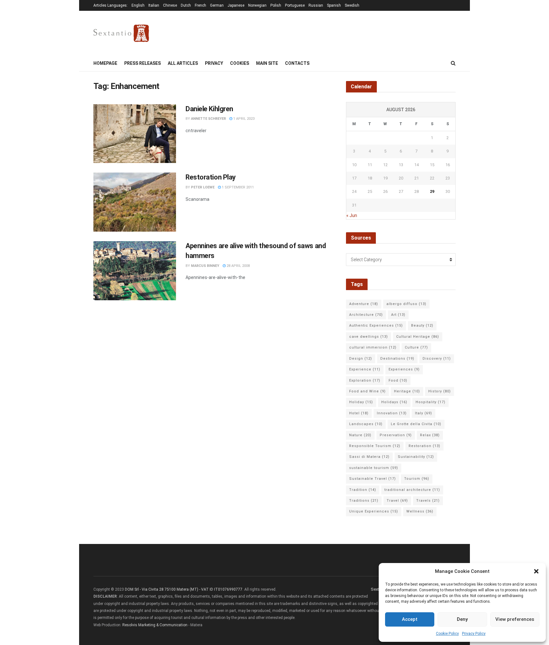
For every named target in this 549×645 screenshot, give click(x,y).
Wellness (419, 511)
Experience (364, 369)
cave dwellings (368, 337)
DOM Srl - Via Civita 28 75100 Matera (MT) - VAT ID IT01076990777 (183, 589)
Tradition (362, 490)
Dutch (186, 5)
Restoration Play (211, 177)
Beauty (422, 325)
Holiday (361, 402)
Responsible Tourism (374, 446)
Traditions (363, 501)
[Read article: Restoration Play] (134, 202)
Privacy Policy (473, 633)
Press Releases (142, 63)
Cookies (239, 63)
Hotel (359, 413)
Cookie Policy (447, 633)
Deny (462, 619)
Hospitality (430, 402)
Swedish (352, 5)
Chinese (170, 5)
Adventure (363, 304)
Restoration (424, 446)
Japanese (235, 5)
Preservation (396, 435)
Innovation (392, 413)
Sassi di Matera (369, 457)
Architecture (366, 315)
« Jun (351, 215)
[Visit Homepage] (121, 33)
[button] (536, 571)
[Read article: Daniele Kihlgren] (134, 133)
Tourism (416, 479)
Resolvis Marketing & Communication (154, 625)
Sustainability (416, 457)
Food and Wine (367, 391)
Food (398, 380)
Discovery (437, 358)
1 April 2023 (243, 119)
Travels (428, 501)
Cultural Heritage (417, 337)
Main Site (267, 63)
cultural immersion (372, 347)
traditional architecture (412, 490)
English (138, 5)
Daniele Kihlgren (209, 109)
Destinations (397, 358)
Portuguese (295, 5)
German (217, 5)
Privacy (214, 63)
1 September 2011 (237, 187)
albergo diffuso (406, 304)
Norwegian (257, 5)
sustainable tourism (373, 468)
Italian (153, 5)
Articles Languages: (110, 5)
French (200, 5)
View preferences (514, 619)
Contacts (297, 63)
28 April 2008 (238, 266)
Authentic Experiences (376, 325)
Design (360, 358)
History (439, 391)
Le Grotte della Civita (416, 424)
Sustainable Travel (372, 479)
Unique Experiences (373, 511)
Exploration (364, 380)
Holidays (394, 402)
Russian (315, 5)
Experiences (404, 369)
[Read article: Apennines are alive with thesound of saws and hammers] (134, 270)
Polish (275, 5)
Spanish (334, 5)
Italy (423, 413)
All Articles (183, 63)
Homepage (105, 63)
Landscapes (366, 424)
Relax (430, 435)
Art (398, 315)
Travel (397, 501)
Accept (409, 619)
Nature (360, 435)
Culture (416, 347)
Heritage (407, 391)
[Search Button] (453, 63)
